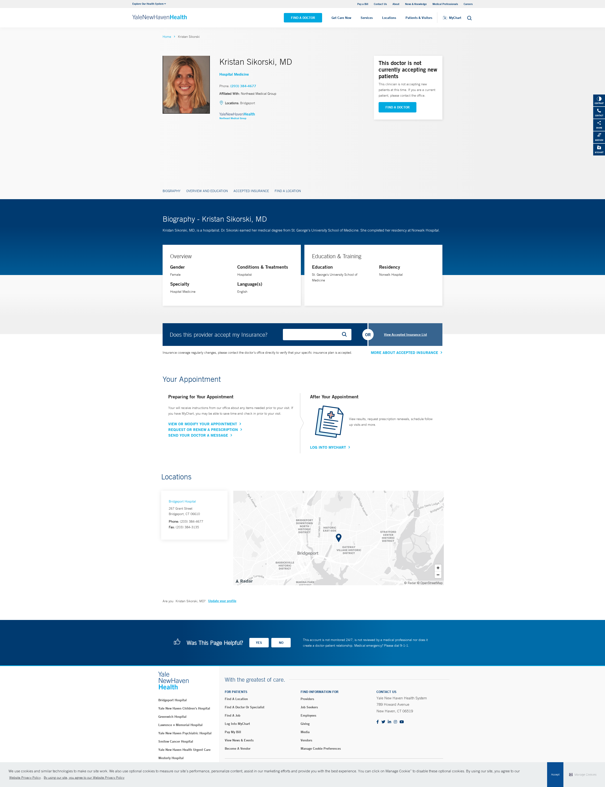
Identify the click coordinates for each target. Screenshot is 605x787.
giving (305, 724)
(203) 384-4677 (243, 86)
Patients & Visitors (419, 18)
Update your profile (222, 601)
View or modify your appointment (202, 424)
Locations (389, 18)
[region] (338, 538)
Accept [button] (555, 774)
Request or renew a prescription (203, 429)
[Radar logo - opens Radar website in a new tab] (243, 580)
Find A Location (288, 191)
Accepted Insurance (251, 191)
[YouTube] (402, 722)
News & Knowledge (416, 4)
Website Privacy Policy (25, 777)
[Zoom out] (438, 574)
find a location (236, 699)
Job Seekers (309, 707)
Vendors (306, 740)
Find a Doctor (303, 18)
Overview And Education (207, 191)
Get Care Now (341, 18)
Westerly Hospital (171, 758)
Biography (172, 191)
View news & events (239, 740)
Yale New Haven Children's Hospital (184, 708)
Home (167, 36)
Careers (468, 4)
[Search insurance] (346, 334)
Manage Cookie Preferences (321, 748)
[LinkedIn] (389, 722)
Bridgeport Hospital (182, 501)
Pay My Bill (233, 732)
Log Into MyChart (328, 447)
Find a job (232, 715)
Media (305, 732)
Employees (308, 715)
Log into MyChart (237, 724)
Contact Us (380, 4)
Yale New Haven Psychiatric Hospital (185, 733)
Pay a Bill (362, 4)
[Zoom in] (438, 567)
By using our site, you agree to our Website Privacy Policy (84, 777)
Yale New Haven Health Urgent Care (184, 750)
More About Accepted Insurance (404, 352)
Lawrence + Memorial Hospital (180, 725)
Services (367, 18)
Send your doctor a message (198, 435)
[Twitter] (383, 722)
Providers (307, 699)
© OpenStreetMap (430, 583)
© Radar (410, 583)
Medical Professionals (445, 4)
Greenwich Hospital (172, 716)
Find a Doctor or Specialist (244, 707)
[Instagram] (395, 722)
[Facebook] (377, 722)
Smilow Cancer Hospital (175, 741)
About (396, 4)
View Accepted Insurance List (405, 334)
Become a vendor (238, 748)
